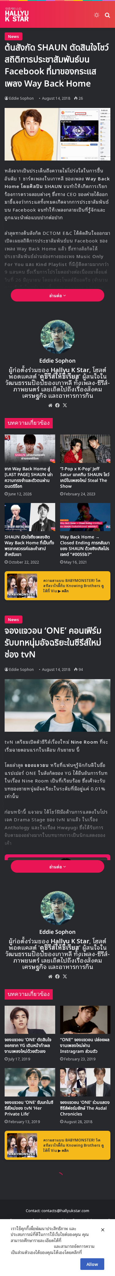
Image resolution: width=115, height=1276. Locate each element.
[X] (65, 405)
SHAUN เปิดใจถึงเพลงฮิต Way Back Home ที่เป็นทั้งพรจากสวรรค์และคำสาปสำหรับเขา (29, 546)
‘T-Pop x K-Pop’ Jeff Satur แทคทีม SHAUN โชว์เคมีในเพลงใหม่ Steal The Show (84, 478)
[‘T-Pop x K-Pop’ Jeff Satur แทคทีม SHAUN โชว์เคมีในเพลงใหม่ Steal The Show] (85, 449)
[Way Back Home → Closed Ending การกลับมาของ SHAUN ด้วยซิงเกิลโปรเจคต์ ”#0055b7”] (85, 517)
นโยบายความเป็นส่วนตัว (31, 1246)
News (13, 36)
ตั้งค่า (88, 1252)
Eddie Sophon (21, 98)
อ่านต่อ (56, 295)
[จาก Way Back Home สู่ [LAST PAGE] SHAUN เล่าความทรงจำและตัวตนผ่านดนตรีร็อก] (30, 449)
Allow (92, 1263)
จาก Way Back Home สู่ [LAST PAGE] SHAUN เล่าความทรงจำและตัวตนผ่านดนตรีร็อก (29, 478)
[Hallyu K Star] (17, 14)
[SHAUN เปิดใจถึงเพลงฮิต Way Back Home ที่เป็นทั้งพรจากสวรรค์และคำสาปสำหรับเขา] (30, 517)
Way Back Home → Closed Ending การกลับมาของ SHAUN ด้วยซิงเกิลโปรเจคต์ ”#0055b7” (85, 546)
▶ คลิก (63, 591)
